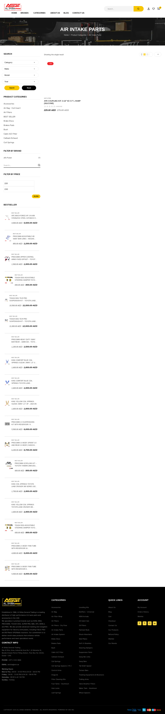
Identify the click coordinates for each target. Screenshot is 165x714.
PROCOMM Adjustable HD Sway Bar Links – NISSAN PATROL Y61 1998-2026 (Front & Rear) (24, 237)
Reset (29, 88)
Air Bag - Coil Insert (12, 108)
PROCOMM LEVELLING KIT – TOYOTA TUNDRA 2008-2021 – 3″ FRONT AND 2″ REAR (26, 464)
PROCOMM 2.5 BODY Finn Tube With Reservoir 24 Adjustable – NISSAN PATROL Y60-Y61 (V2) (23, 547)
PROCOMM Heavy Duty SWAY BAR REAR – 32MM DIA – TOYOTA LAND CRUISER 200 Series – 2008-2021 (24, 341)
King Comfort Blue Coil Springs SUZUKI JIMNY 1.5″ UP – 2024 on (23, 361)
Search (11, 88)
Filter (36, 196)
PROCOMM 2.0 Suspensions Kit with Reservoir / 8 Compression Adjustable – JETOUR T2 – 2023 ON (23, 423)
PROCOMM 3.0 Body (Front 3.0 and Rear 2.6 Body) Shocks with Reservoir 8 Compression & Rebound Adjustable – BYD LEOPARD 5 (23, 444)
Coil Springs (9, 142)
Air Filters (8, 112)
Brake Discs (9, 121)
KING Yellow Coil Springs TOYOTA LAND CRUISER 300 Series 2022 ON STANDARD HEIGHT (22, 506)
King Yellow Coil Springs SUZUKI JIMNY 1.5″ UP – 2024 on (23, 403)
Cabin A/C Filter (10, 134)
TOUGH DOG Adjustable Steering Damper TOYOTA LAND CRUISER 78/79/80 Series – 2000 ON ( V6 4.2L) (26, 526)
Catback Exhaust (11, 138)
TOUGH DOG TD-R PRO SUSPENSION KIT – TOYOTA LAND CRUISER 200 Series (22, 299)
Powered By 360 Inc (66, 710)
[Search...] (139, 9)
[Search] (39, 165)
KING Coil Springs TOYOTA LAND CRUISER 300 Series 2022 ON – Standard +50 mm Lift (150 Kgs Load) (23, 485)
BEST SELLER (9, 116)
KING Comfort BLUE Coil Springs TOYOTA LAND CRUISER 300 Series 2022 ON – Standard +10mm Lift (23, 382)
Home (66, 35)
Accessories (9, 104)
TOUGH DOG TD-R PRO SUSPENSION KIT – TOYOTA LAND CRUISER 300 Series (22, 320)
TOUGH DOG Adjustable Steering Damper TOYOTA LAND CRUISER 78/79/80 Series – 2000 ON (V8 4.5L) (26, 279)
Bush (6, 129)
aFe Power (8, 158)
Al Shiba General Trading (27, 710)
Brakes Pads (9, 125)
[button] (158, 9)
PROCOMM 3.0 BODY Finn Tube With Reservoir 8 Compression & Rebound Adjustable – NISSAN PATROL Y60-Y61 (23, 568)
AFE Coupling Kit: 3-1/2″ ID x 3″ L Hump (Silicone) (62, 102)
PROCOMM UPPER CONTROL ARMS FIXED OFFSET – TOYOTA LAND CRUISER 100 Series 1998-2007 (24, 258)
